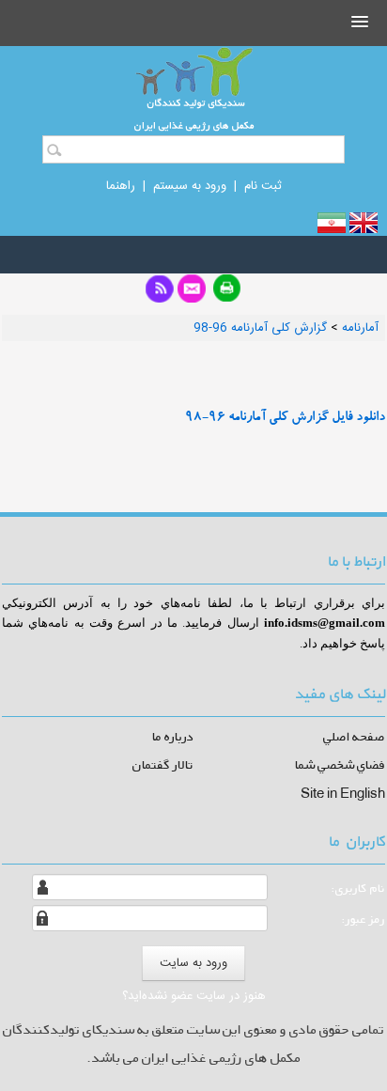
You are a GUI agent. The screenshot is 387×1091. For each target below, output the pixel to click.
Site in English (343, 793)
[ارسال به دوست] (192, 293)
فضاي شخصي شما (340, 764)
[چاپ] (227, 294)
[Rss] (160, 294)
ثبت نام (263, 186)
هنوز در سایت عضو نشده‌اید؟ (194, 996)
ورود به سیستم (189, 186)
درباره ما (173, 736)
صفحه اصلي (354, 736)
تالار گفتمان (163, 764)
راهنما (120, 186)
